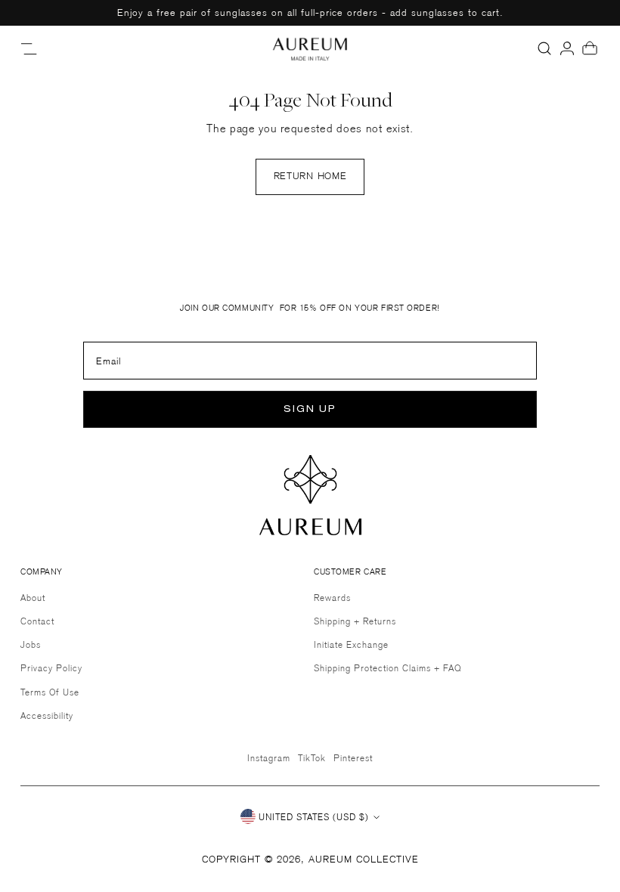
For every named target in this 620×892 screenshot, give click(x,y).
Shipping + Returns (355, 621)
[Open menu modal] (30, 48)
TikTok (312, 758)
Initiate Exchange (351, 644)
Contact (37, 621)
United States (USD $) (314, 817)
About (32, 597)
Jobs (30, 644)
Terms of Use (49, 692)
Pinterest (353, 758)
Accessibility (46, 715)
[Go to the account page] (567, 48)
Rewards (332, 597)
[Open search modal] (544, 48)
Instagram (268, 758)
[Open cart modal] (590, 48)
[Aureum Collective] (310, 48)
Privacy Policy (51, 668)
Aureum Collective (363, 859)
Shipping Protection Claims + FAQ (387, 668)
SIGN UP (310, 409)
